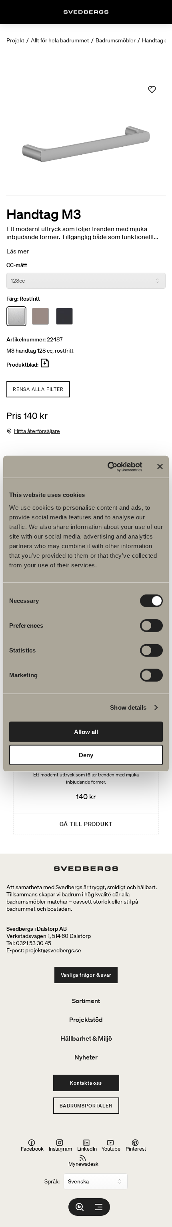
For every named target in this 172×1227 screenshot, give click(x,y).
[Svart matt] (64, 316)
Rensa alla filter (38, 389)
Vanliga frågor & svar (86, 975)
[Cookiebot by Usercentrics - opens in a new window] (108, 466)
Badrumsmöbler (116, 40)
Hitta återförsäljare (37, 431)
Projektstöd (86, 1019)
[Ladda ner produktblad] (45, 366)
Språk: (52, 1181)
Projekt (15, 40)
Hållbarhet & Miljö (86, 1038)
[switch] (151, 625)
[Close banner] (160, 466)
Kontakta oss (86, 1082)
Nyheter (86, 1057)
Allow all (86, 731)
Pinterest (136, 1148)
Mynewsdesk (83, 1164)
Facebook (32, 1148)
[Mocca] (40, 316)
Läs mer (17, 251)
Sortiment (86, 1001)
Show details (128, 707)
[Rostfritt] (16, 316)
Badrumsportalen (86, 1105)
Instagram (60, 1148)
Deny (86, 755)
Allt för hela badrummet (60, 40)
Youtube (111, 1148)
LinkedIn (87, 1148)
